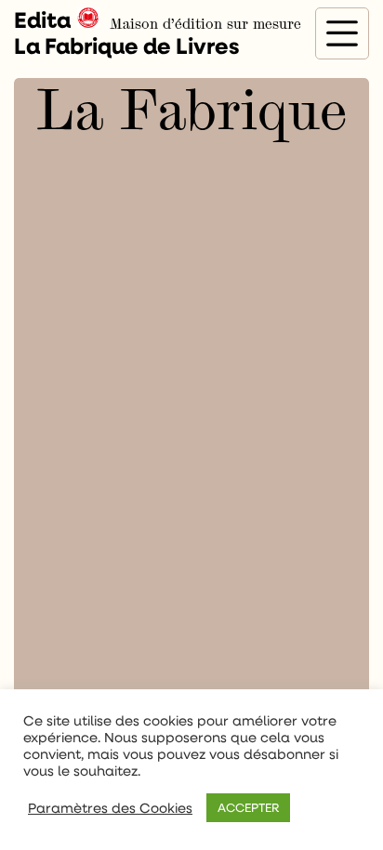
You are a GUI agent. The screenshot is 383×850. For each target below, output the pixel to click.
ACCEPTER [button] (248, 807)
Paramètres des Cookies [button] (110, 808)
